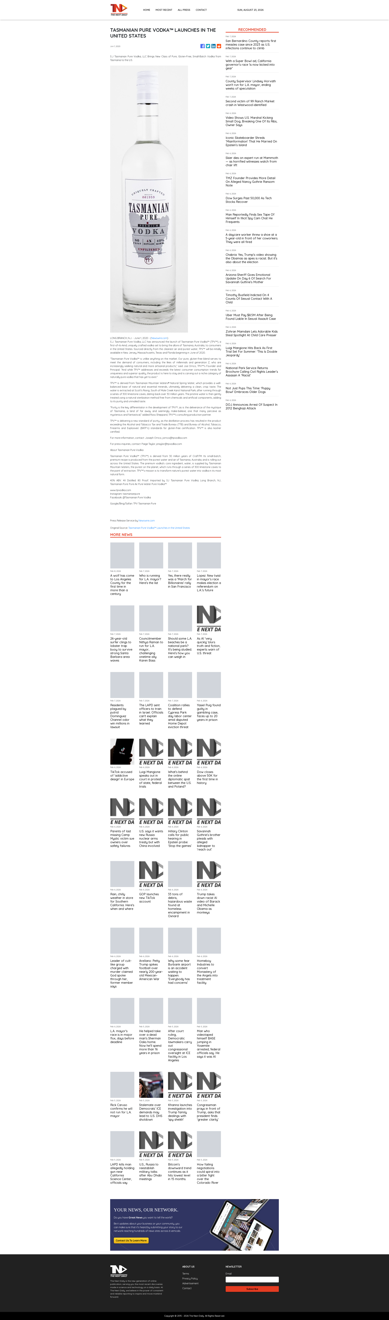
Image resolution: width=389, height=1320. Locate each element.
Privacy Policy (190, 1278)
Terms (185, 1273)
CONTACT (201, 9)
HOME (146, 9)
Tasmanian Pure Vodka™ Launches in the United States (159, 527)
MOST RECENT (164, 9)
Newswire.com (159, 338)
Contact (187, 1288)
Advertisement (190, 1283)
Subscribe (252, 1288)
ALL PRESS (184, 9)
